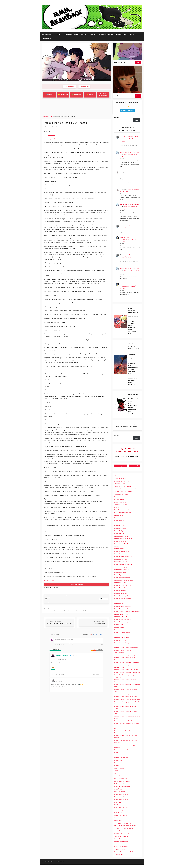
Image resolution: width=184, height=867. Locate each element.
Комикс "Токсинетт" (120, 627)
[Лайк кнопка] (46, 599)
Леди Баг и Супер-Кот (120, 768)
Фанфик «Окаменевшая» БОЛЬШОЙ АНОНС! (128, 239)
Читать (138, 62)
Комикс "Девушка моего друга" (123, 538)
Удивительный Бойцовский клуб (123, 828)
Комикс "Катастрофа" (120, 554)
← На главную (84, 86)
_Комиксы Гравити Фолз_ (121, 481)
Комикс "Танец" (118, 624)
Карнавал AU (118, 507)
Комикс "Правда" (119, 603)
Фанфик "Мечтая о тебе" (121, 836)
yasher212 (122, 237)
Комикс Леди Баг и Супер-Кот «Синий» (125, 696)
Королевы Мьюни (119, 763)
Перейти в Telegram (127, 110)
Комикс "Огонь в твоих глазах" (123, 585)
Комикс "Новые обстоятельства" (123, 580)
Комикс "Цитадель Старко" (122, 637)
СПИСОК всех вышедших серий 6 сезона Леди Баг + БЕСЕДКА (129, 139)
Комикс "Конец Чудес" (120, 559)
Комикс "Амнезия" (119, 520)
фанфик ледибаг (78, 610)
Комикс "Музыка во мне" (121, 575)
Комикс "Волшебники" (120, 528)
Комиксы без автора (120, 755)
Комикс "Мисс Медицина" (121, 567)
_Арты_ (116, 476)
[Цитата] (66, 644)
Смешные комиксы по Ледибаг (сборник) (126, 818)
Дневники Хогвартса (120, 502)
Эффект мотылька (119, 854)
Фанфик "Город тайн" (120, 831)
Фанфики (92, 34)
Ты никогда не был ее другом (122, 823)
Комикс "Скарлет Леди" (121, 616)
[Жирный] (56, 644)
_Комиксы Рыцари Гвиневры (122, 486)
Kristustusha (51, 135)
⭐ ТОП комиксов (63, 94)
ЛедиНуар (117, 770)
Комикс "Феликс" (119, 635)
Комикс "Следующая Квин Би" (123, 619)
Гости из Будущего (119, 499)
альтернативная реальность (53, 610)
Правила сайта (46, 38)
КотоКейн (117, 765)
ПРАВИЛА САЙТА (134, 466)
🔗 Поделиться (103, 598)
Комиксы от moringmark (121, 757)
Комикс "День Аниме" (120, 541)
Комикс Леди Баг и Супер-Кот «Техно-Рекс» (127, 699)
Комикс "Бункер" (119, 525)
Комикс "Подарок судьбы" (121, 595)
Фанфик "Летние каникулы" (122, 833)
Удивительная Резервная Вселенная (125, 825)
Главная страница (47, 116)
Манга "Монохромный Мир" (122, 781)
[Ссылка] (70, 644)
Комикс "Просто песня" (121, 609)
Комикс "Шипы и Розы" (120, 640)
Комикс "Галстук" (119, 533)
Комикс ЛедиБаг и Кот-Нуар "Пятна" (124, 720)
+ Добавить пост (69, 86)
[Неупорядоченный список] (64, 644)
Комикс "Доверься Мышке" (122, 551)
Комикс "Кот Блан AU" (120, 561)
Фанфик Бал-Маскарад (121, 841)
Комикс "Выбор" (118, 531)
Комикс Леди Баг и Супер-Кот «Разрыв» (126, 694)
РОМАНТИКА (118, 812)
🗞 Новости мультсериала (103, 94)
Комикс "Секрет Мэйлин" (121, 614)
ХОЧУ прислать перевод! (106, 34)
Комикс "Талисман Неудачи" (122, 622)
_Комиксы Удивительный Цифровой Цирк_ (126, 489)
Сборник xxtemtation (120, 815)
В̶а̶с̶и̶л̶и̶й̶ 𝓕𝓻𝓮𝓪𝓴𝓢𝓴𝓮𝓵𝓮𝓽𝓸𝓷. (62, 655)
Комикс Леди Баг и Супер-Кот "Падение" (126, 655)
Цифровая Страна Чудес (121, 846)
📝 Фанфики (90, 94)
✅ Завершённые (76, 94)
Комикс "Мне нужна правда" (122, 569)
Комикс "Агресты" (119, 517)
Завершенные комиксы (71, 34)
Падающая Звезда (119, 791)
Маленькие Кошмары (120, 778)
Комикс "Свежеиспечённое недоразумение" (127, 611)
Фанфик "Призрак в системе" (122, 838)
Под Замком (117, 804)
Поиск (136, 438)
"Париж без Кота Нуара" (121, 494)
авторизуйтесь (99, 634)
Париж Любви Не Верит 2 (121, 797)
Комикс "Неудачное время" (122, 577)
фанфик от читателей (88, 610)
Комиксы (83, 34)
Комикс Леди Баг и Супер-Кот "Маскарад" (126, 647)
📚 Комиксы (49, 94)
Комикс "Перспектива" (120, 593)
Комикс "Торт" (118, 630)
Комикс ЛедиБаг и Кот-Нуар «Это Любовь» (126, 723)
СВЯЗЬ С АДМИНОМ (120, 466)
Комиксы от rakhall (119, 760)
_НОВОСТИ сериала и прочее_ (123, 491)
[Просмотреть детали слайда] (76, 62)
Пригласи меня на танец (121, 807)
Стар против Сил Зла (120, 820)
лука (62, 610)
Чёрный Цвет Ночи (119, 849)
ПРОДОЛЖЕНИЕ (49, 580)
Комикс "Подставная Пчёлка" (122, 598)
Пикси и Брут (118, 802)
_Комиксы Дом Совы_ (120, 483)
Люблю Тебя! (118, 776)
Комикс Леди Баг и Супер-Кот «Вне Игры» (126, 669)
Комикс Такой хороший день (122, 750)
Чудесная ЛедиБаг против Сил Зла (124, 852)
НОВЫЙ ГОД (118, 789)
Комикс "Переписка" (120, 590)
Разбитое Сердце (119, 810)
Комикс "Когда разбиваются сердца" (124, 556)
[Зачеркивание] (62, 644)
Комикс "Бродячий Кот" (121, 523)
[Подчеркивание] (60, 644)
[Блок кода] (68, 644)
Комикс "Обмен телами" (121, 582)
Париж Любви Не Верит (121, 794)
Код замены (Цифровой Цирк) (122, 512)
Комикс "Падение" (119, 588)
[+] (72, 643)
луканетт (66, 610)
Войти (132, 34)
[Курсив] (58, 644)
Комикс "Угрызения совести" (122, 632)
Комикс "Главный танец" (121, 536)
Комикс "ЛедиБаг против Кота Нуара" (125, 564)
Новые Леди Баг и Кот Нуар (122, 786)
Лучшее (59, 34)
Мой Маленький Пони (120, 784)
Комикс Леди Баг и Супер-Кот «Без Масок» (127, 662)
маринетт (71, 610)
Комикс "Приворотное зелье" (122, 606)
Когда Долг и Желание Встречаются (124, 510)
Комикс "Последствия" (120, 601)
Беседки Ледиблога (120, 497)
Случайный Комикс (47, 34)
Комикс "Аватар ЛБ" (120, 515)
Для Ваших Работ (121, 34)
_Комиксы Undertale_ (120, 478)
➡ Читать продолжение (76, 584)
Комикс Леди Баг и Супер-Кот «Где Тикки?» (127, 672)
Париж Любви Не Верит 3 (121, 799)
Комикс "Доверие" (119, 548)
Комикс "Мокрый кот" (120, 572)
